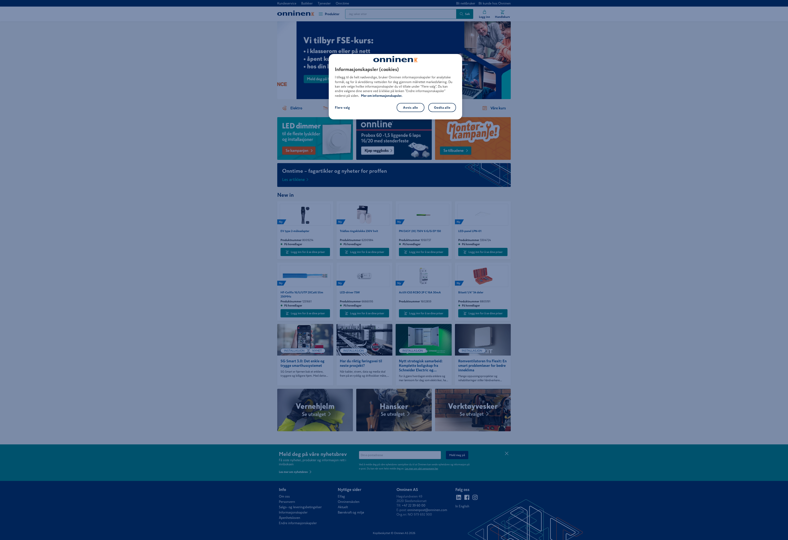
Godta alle (442, 107)
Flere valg (342, 107)
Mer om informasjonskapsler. (381, 95)
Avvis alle (410, 107)
